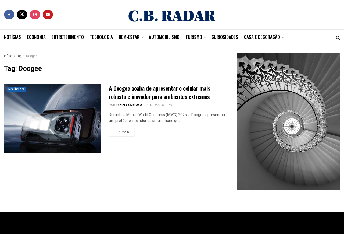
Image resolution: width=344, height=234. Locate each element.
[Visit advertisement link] (288, 121)
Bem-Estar (129, 36)
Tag (19, 56)
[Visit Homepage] (172, 14)
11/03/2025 (155, 105)
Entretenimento (68, 36)
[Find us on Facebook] (9, 14)
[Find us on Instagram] (35, 14)
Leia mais (124, 132)
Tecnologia (101, 36)
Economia (36, 36)
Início (8, 56)
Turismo (193, 36)
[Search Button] (338, 37)
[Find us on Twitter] (22, 14)
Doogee (32, 56)
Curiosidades (225, 36)
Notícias (12, 36)
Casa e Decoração (262, 36)
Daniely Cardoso (129, 105)
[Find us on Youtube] (48, 14)
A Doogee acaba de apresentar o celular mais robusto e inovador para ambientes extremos (159, 92)
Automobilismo (164, 36)
